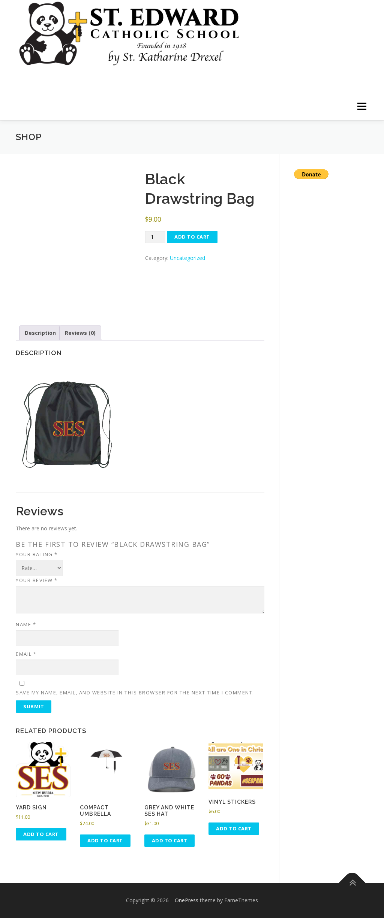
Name (26, 624)
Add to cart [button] (41, 834)
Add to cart (192, 236)
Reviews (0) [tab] (80, 332)
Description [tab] (40, 332)
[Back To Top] (352, 883)
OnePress (186, 900)
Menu (361, 106)
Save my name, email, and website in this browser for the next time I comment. (135, 692)
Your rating (37, 554)
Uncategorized (187, 257)
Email (26, 654)
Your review (37, 580)
